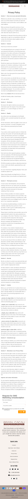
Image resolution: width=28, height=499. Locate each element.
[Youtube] (14, 478)
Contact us (14, 450)
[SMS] (15, 469)
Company (14, 445)
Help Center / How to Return (14, 448)
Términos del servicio (19, 495)
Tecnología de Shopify (13, 493)
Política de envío (14, 497)
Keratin (9, 93)
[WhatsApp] (10, 469)
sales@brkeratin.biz (15, 475)
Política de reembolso (23, 493)
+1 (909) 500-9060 (15, 472)
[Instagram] (17, 478)
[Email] (18, 469)
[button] (2, 5)
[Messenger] (13, 469)
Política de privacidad (10, 495)
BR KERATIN (6, 493)
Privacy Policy (14, 453)
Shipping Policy (14, 459)
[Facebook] (11, 478)
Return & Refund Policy (14, 462)
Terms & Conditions (14, 456)
